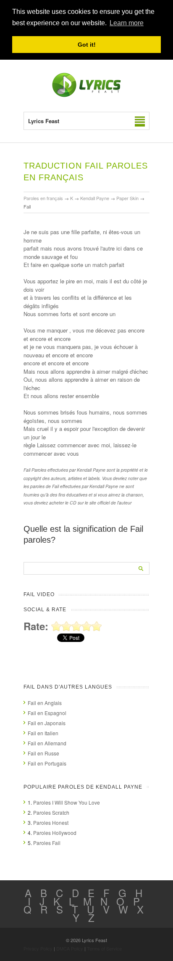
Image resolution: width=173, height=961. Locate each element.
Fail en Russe (43, 753)
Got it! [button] (87, 44)
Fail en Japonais (47, 722)
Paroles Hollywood (54, 832)
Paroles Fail (46, 842)
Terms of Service (104, 948)
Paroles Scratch (51, 812)
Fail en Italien (43, 733)
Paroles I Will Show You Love (66, 802)
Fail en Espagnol (47, 712)
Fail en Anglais (45, 702)
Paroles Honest (50, 822)
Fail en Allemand (47, 743)
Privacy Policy (38, 948)
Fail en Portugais (47, 763)
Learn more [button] (127, 22)
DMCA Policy (69, 948)
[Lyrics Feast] (86, 95)
